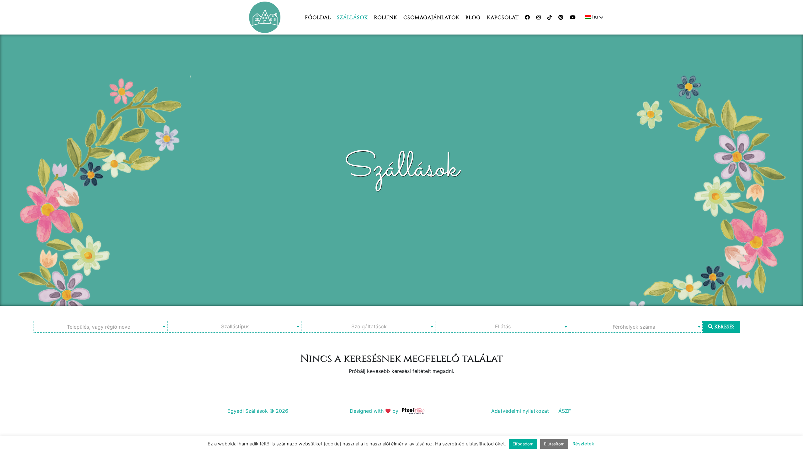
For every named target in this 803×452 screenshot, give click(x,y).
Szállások (352, 17)
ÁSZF (564, 411)
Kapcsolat (503, 17)
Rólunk (385, 17)
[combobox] (101, 327)
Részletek (583, 444)
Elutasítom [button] (554, 443)
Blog (473, 17)
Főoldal (318, 17)
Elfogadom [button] (523, 443)
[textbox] (100, 326)
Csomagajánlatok (431, 17)
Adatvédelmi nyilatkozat (520, 411)
